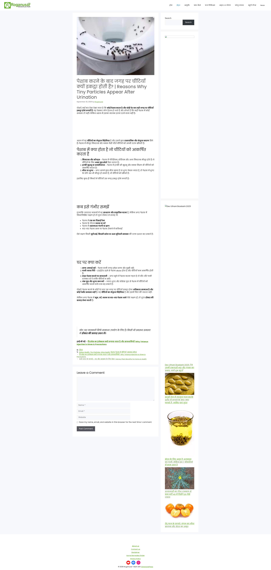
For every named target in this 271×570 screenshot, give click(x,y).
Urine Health (105, 352)
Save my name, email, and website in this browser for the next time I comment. (115, 422)
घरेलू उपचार (239, 5)
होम (170, 5)
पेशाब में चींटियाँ (120, 352)
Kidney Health (84, 352)
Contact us (135, 549)
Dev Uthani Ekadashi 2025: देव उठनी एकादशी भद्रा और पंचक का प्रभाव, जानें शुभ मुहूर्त (179, 367)
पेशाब (113, 352)
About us (135, 546)
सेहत (178, 5)
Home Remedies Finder (135, 555)
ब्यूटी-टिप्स (252, 5)
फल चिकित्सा (210, 5)
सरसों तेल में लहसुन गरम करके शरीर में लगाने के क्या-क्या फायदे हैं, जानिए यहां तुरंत (179, 400)
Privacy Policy (135, 559)
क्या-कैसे (197, 5)
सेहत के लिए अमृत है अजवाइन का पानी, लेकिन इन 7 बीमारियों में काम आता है (179, 462)
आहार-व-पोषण (225, 5)
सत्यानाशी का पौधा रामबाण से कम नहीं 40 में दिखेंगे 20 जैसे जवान (178, 494)
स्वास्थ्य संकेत (132, 352)
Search (168, 18)
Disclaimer (135, 552)
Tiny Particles (95, 352)
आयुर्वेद (187, 5)
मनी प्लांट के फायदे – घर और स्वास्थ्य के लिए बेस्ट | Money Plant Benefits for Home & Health (113, 359)
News (262, 5)
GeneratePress (147, 567)
